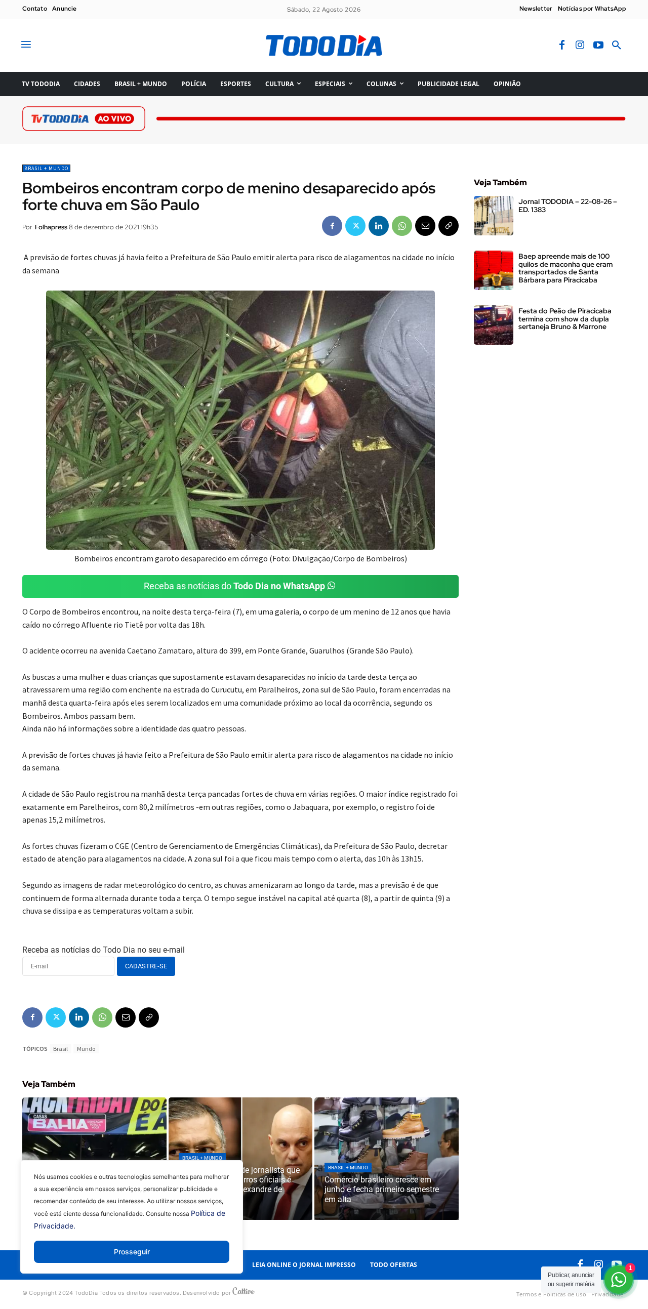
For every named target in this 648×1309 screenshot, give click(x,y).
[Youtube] (598, 45)
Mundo (86, 1048)
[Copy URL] (448, 226)
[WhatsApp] (402, 226)
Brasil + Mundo (46, 168)
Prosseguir (132, 1251)
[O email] (425, 226)
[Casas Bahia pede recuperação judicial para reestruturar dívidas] (94, 1158)
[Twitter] (355, 226)
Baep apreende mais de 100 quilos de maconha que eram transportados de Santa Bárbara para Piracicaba (565, 268)
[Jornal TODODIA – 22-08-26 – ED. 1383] (493, 215)
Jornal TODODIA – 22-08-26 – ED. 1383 (567, 205)
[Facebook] (562, 45)
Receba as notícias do (234, 586)
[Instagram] (580, 45)
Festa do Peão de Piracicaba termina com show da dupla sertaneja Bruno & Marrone (565, 318)
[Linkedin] (379, 226)
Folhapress (51, 227)
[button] (617, 45)
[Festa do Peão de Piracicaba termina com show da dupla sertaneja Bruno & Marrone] (493, 325)
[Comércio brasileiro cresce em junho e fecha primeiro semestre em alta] (386, 1158)
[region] (131, 1224)
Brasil (60, 1048)
